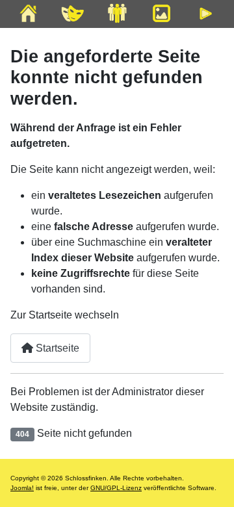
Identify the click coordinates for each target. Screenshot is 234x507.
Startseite (56, 348)
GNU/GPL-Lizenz (116, 487)
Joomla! (22, 487)
